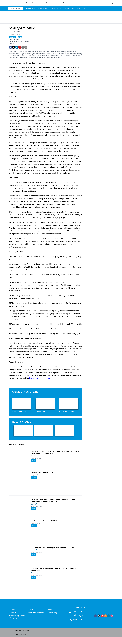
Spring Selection (81, 8)
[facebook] (10, 47)
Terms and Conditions (36, 613)
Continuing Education (62, 3)
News (27, 3)
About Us (12, 610)
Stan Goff (34, 456)
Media (34, 3)
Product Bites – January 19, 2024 (43, 473)
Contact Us (12, 613)
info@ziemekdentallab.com (40, 378)
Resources (49, 3)
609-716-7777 (77, 619)
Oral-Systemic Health (56, 8)
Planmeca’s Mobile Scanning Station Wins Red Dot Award (53, 548)
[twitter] (13, 47)
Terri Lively (34, 573)
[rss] (105, 615)
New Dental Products (43, 8)
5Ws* (35, 8)
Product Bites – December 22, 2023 (44, 521)
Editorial (50, 610)
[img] (15, 3)
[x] (99, 615)
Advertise (31, 610)
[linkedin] (16, 47)
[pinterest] (19, 47)
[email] (22, 47)
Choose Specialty (15, 8)
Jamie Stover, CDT (17, 34)
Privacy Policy (52, 613)
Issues (41, 3)
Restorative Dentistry (69, 8)
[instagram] (111, 615)
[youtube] (102, 615)
